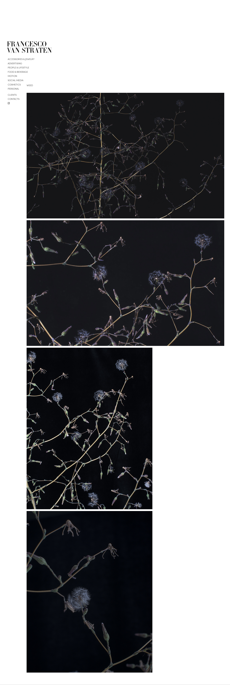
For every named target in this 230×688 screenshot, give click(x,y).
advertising (15, 63)
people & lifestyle (18, 67)
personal (13, 88)
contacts (13, 99)
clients (12, 94)
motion (12, 76)
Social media (15, 80)
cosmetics (14, 84)
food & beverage (18, 71)
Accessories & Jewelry (21, 59)
